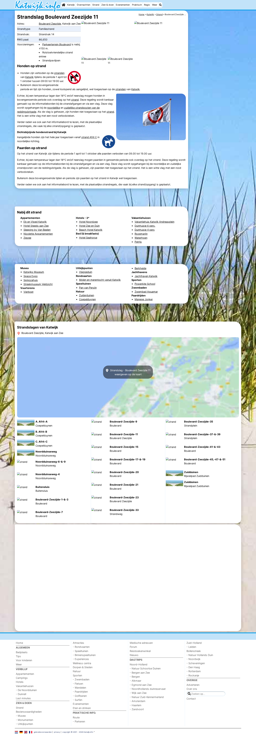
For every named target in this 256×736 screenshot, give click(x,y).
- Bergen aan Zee (140, 672)
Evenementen (123, 4)
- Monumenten (24, 719)
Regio (147, 4)
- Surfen (77, 699)
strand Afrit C (89, 137)
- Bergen (135, 676)
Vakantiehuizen (24, 686)
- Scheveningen (196, 663)
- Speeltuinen (80, 651)
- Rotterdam (194, 671)
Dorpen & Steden (82, 667)
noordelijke (53, 107)
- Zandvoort (137, 709)
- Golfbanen (80, 695)
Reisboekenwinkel (140, 651)
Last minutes (23, 698)
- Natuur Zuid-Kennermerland (147, 697)
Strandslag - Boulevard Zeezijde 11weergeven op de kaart (129, 372)
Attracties (78, 642)
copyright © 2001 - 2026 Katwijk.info (77, 732)
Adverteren (193, 684)
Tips (18, 656)
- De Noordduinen (26, 690)
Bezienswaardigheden (29, 711)
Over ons (192, 688)
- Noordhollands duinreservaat (148, 688)
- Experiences (81, 659)
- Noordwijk (193, 659)
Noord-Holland (138, 664)
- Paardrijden (80, 691)
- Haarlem (135, 705)
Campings (22, 677)
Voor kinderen (24, 660)
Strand (95, 4)
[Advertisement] (215, 90)
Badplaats (22, 652)
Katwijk (71, 4)
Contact (191, 698)
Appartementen (25, 673)
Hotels (20, 681)
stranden (59, 72)
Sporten (77, 675)
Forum (133, 646)
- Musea (21, 715)
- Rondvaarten (81, 646)
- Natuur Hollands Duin (200, 655)
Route (76, 717)
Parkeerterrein (56, 44)
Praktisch (137, 4)
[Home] (63, 4)
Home (19, 642)
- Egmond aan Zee (141, 684)
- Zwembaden (81, 679)
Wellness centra (82, 663)
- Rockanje (193, 675)
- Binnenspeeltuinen (84, 655)
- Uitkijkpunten (24, 723)
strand (75, 99)
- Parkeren (79, 721)
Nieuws (134, 655)
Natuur (77, 671)
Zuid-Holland (194, 642)
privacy (57, 732)
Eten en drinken (82, 708)
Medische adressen (141, 642)
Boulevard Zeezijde (50, 23)
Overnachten (83, 4)
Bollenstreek (194, 651)
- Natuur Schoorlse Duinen (145, 668)
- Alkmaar (135, 680)
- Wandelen (79, 687)
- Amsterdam (137, 701)
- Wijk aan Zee (138, 692)
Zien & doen (107, 4)
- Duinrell (21, 694)
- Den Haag (193, 667)
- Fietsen (78, 683)
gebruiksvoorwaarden (43, 732)
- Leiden (191, 646)
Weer (154, 4)
